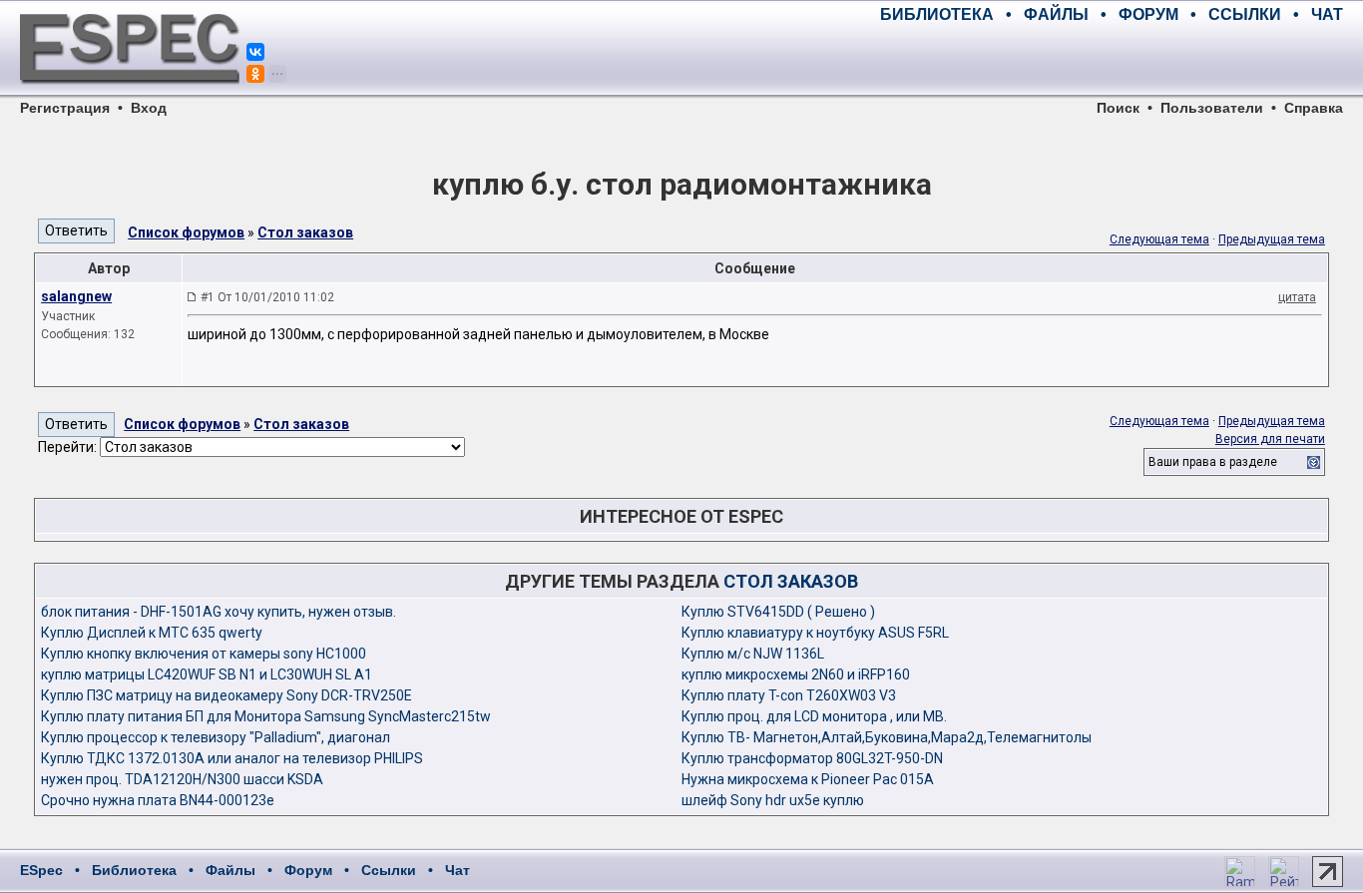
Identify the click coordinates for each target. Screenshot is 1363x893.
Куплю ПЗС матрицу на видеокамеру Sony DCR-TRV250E (226, 695)
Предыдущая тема (1271, 239)
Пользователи (1211, 108)
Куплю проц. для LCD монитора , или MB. (814, 716)
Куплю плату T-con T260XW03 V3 (789, 695)
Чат (457, 870)
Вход (149, 108)
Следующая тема (1159, 239)
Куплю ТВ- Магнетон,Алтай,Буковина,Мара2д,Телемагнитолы (887, 737)
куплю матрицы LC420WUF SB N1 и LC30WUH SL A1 (206, 674)
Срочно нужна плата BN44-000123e (157, 800)
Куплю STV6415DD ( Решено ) (778, 612)
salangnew (76, 296)
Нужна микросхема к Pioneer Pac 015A (808, 779)
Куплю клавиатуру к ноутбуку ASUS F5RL (815, 633)
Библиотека (134, 870)
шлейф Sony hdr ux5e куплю (773, 800)
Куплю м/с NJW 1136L (753, 654)
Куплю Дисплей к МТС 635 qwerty (151, 633)
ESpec (41, 870)
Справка (1313, 108)
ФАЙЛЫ (1056, 14)
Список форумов (186, 232)
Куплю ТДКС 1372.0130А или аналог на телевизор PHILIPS (232, 758)
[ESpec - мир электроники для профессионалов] (129, 95)
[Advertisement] (1109, 60)
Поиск (1118, 108)
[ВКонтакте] (255, 52)
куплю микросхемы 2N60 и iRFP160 (796, 674)
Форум (308, 870)
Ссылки (388, 870)
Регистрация (65, 108)
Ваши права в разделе (1212, 462)
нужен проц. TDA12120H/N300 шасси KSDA (182, 779)
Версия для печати (1270, 439)
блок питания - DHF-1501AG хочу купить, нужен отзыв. (218, 612)
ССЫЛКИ (1244, 14)
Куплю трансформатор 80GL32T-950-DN (812, 758)
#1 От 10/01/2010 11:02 (267, 297)
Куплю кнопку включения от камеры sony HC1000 (203, 654)
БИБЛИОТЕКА (937, 14)
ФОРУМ (1148, 14)
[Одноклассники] (255, 74)
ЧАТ (1327, 14)
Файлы (230, 870)
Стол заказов (305, 232)
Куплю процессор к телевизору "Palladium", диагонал (215, 737)
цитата (1297, 297)
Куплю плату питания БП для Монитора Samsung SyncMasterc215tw (266, 716)
